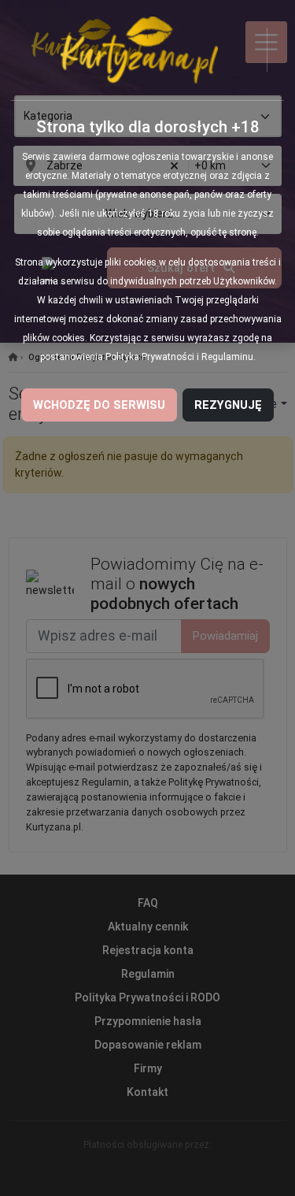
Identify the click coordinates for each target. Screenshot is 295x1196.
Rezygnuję (228, 405)
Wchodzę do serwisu (99, 405)
